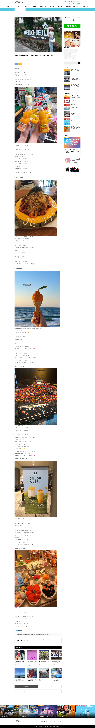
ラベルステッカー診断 (73, 51)
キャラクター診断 (68, 53)
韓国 (29, 634)
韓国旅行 (26, 6)
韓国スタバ (36, 634)
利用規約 (59, 721)
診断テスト (76, 49)
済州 (25, 634)
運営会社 (42, 721)
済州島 (20, 9)
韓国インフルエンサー (77, 6)
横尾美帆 (66, 57)
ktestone (66, 51)
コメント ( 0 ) (26, 686)
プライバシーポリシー (53, 721)
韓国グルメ (52, 6)
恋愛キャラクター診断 (69, 49)
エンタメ (18, 6)
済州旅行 (27, 634)
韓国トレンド (9, 6)
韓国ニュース (85, 6)
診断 (75, 55)
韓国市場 (39, 634)
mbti (70, 57)
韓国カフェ (32, 634)
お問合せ (74, 3)
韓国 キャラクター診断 (69, 55)
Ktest (73, 57)
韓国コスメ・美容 (43, 6)
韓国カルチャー (68, 6)
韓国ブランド (60, 6)
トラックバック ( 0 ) (50, 686)
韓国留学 (34, 6)
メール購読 (68, 3)
